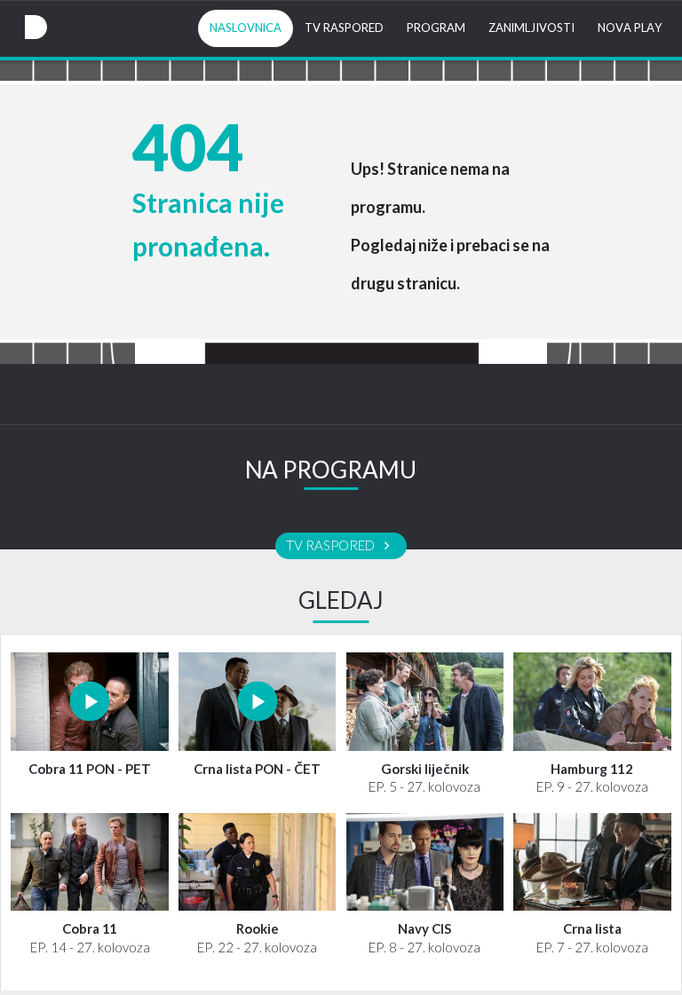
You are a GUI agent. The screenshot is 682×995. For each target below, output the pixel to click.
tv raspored (331, 546)
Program (436, 28)
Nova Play (630, 28)
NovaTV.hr (35, 27)
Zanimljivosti (531, 28)
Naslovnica (246, 28)
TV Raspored (344, 28)
